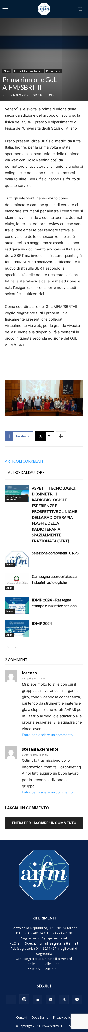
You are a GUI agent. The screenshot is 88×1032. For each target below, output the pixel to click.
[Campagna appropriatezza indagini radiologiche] (17, 581)
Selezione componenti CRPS (55, 553)
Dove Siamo (40, 1017)
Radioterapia (53, 71)
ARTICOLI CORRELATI (24, 461)
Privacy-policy (62, 1017)
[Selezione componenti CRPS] (17, 558)
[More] (61, 436)
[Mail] (50, 999)
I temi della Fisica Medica (28, 71)
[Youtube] (77, 999)
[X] (64, 999)
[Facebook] (11, 999)
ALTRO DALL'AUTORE (26, 472)
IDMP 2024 (42, 623)
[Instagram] (24, 999)
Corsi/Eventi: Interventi (14, 498)
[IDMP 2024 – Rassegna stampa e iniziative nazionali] (17, 605)
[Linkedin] (37, 999)
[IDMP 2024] (17, 628)
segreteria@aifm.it (64, 943)
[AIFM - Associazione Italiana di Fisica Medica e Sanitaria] (43, 8)
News (7, 71)
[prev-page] (8, 647)
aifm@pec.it (27, 943)
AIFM (9, 588)
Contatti (21, 1017)
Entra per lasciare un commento (47, 735)
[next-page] (16, 647)
